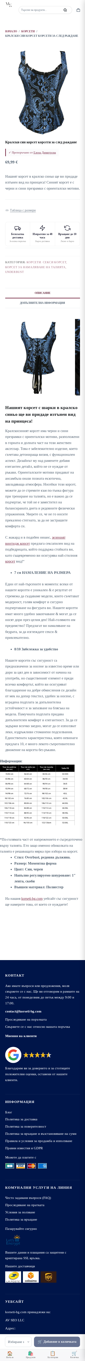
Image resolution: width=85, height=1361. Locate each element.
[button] (20, 210)
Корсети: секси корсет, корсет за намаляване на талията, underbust (36, 267)
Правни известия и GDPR (24, 1148)
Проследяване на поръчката (26, 1019)
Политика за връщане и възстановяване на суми (40, 1133)
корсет (10, 561)
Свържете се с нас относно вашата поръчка (37, 1026)
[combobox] (40, 10)
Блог (8, 1112)
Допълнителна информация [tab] (42, 303)
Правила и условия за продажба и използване (38, 1141)
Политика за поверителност (25, 1126)
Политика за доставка (21, 1119)
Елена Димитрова (45, 152)
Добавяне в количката (60, 1341)
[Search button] (65, 10)
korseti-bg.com (32, 898)
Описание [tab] (43, 293)
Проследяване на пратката (24, 1205)
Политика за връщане (21, 1219)
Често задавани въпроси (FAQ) (28, 1198)
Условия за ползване (20, 1212)
